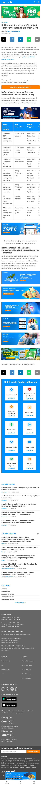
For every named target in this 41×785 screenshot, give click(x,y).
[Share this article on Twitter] (3, 39)
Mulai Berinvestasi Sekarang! (19, 87)
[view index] (38, 534)
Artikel (3, 674)
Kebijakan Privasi (27, 665)
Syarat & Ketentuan (27, 661)
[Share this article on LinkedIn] (20, 39)
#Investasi (5, 364)
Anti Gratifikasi (26, 678)
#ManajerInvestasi (15, 364)
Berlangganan (33, 751)
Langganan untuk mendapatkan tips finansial (16, 748)
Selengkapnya (20, 602)
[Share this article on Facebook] (12, 39)
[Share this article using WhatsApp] (29, 39)
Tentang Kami (5, 661)
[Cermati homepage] (8, 771)
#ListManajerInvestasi (28, 364)
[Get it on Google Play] (20, 699)
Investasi (4, 22)
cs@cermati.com (14, 626)
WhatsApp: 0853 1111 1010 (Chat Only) (13, 646)
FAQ (2, 665)
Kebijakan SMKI (26, 669)
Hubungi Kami (5, 669)
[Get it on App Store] (20, 705)
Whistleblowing (26, 674)
